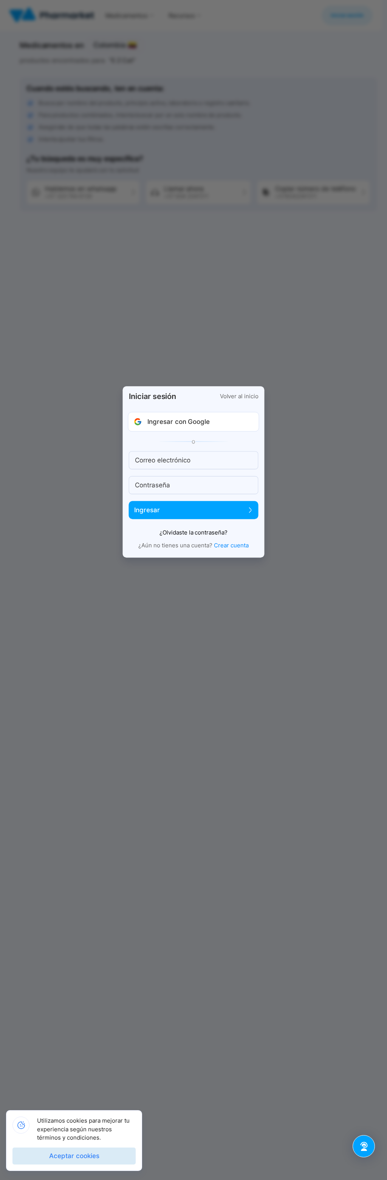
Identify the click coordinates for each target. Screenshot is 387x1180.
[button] (193, 422)
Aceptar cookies (74, 1156)
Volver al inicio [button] (239, 396)
